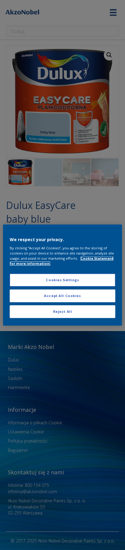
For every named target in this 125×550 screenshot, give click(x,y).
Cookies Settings (62, 280)
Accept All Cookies (62, 295)
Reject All (62, 311)
